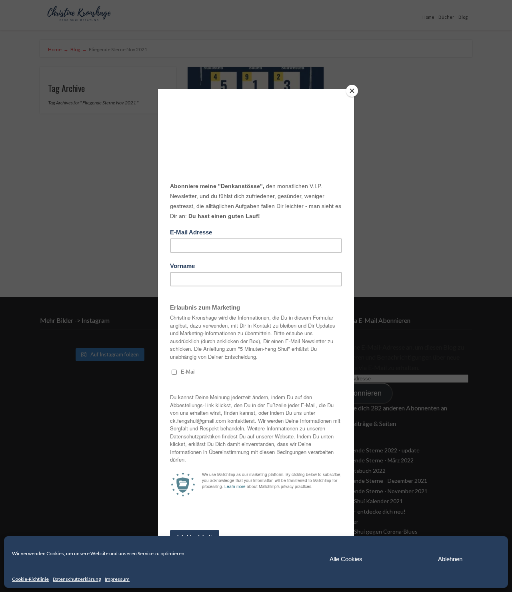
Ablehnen (450, 559)
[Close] (352, 91)
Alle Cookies (346, 559)
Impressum (117, 579)
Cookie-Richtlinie (30, 579)
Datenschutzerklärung (77, 579)
